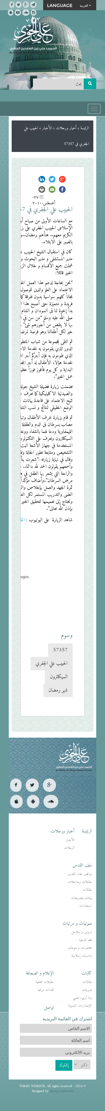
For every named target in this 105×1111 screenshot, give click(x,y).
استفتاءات (85, 906)
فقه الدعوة (85, 940)
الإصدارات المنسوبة (80, 1006)
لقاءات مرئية (46, 990)
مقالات (87, 890)
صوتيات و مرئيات (77, 923)
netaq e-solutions (62, 1091)
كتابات (86, 973)
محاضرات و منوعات (80, 948)
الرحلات (69, 848)
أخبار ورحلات (66, 128)
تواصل (49, 1007)
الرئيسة (84, 128)
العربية (84, 5)
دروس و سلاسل (81, 932)
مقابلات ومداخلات (80, 882)
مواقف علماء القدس (80, 874)
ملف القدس (82, 865)
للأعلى (25, 1087)
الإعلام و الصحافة (40, 973)
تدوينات (87, 990)
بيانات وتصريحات (81, 898)
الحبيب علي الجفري (52, 663)
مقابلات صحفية (45, 982)
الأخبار (47, 128)
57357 (60, 650)
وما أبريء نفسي (82, 998)
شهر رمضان (58, 690)
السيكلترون (59, 676)
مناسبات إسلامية (81, 956)
